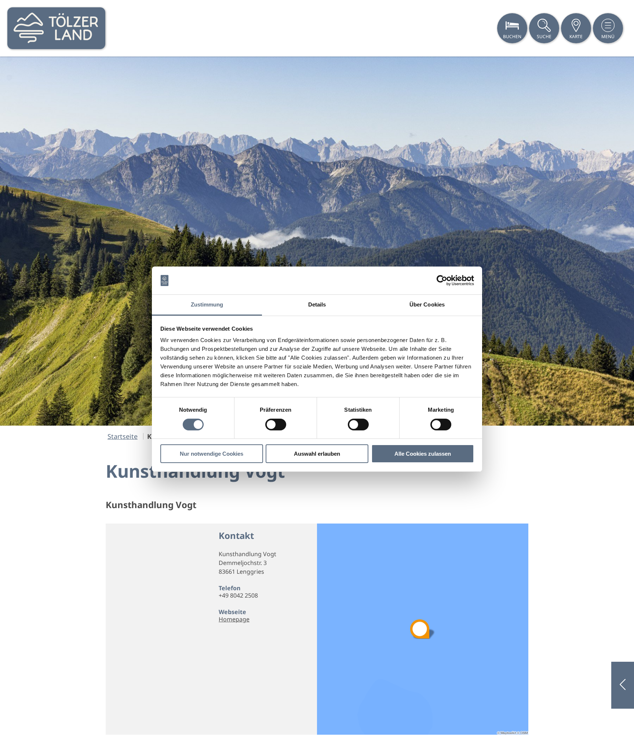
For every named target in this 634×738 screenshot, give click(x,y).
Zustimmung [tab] (207, 304)
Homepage (234, 619)
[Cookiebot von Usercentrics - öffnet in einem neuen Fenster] (442, 280)
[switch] (275, 424)
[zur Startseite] (56, 28)
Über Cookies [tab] (427, 304)
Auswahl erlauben (317, 454)
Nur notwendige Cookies (211, 454)
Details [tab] (317, 304)
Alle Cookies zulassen (422, 454)
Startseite (123, 436)
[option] (317, 241)
